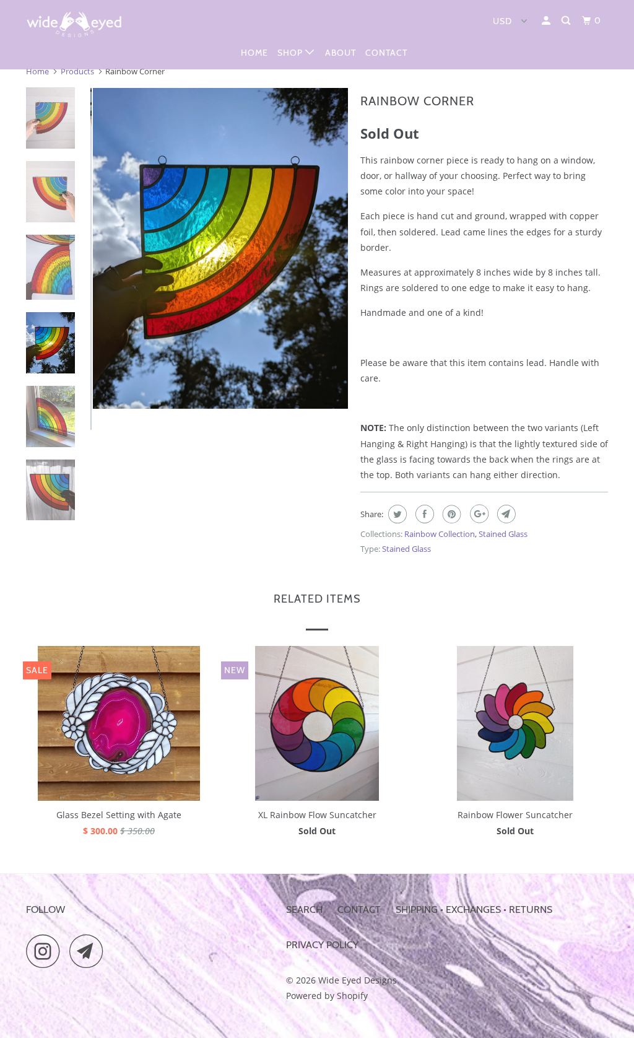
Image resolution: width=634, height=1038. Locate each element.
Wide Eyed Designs (357, 980)
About (340, 52)
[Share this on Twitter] (396, 514)
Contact (386, 52)
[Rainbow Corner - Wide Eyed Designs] (219, 248)
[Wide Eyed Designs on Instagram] (46, 951)
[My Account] (547, 21)
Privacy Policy (322, 945)
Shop (291, 52)
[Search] (567, 21)
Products (77, 71)
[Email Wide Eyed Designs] (89, 951)
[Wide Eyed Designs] (75, 24)
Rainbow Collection (439, 533)
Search (304, 909)
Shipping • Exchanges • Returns (474, 909)
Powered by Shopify (327, 995)
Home (254, 52)
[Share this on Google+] (478, 514)
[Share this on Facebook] (423, 514)
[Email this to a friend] (505, 514)
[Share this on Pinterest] (450, 514)
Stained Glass (503, 533)
